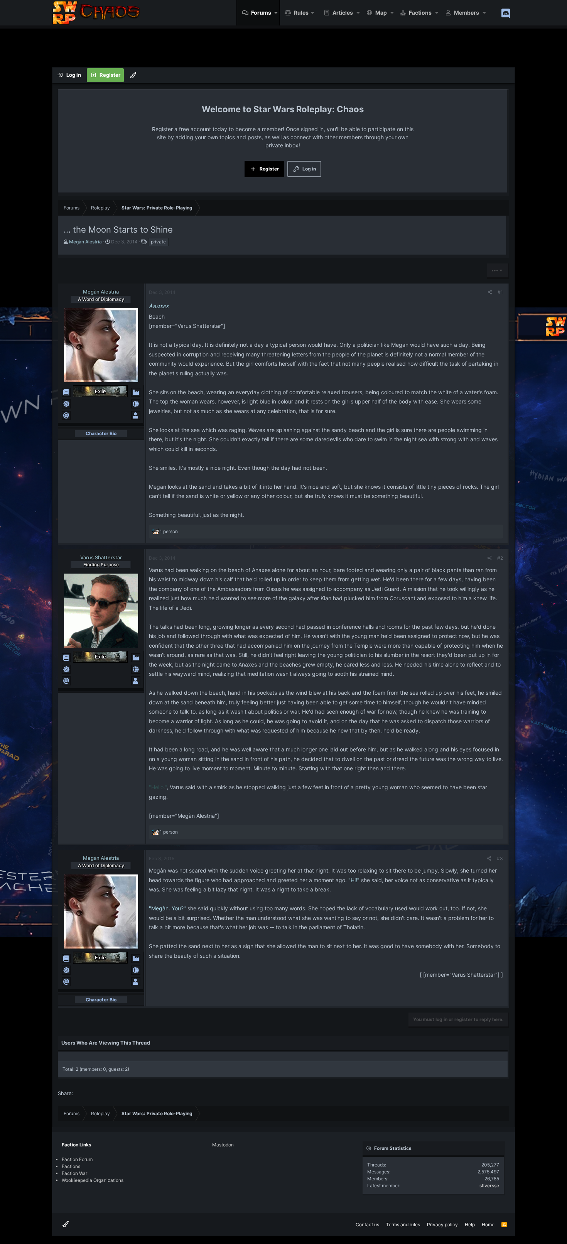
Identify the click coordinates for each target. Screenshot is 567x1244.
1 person (169, 531)
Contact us (367, 1224)
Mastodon (223, 1145)
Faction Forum (77, 1159)
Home (488, 1224)
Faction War (74, 1173)
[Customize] (133, 75)
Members (466, 12)
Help (470, 1224)
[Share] (490, 292)
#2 (500, 558)
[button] (276, 12)
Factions (420, 12)
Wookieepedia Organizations (92, 1180)
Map (381, 12)
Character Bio (101, 433)
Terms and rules (403, 1224)
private (158, 242)
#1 (500, 292)
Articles (342, 12)
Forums (261, 12)
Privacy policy (442, 1224)
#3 (500, 858)
